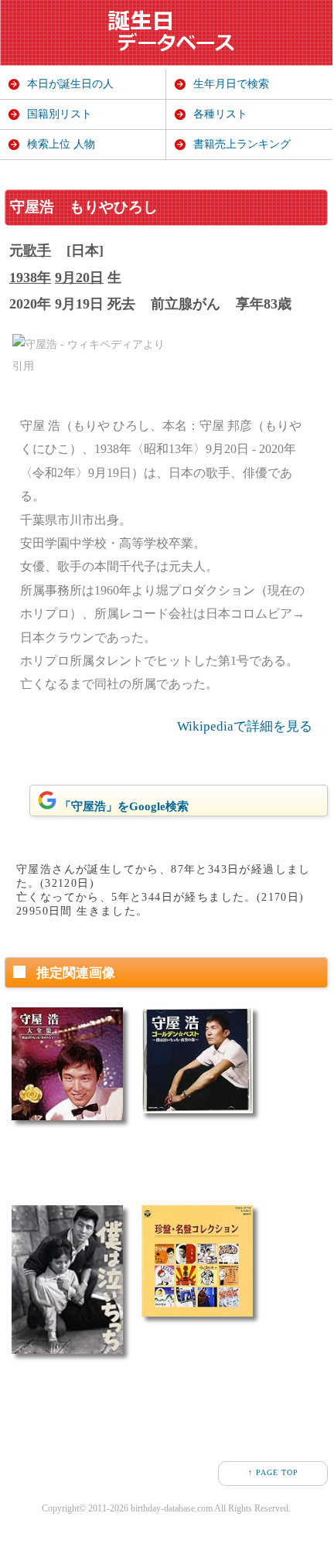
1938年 (30, 277)
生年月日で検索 (231, 84)
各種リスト (220, 114)
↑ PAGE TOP (273, 1472)
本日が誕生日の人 (70, 84)
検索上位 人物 (61, 144)
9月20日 (79, 277)
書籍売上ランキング (242, 144)
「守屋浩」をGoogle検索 (124, 806)
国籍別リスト (59, 114)
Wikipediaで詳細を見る (244, 726)
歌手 (37, 250)
